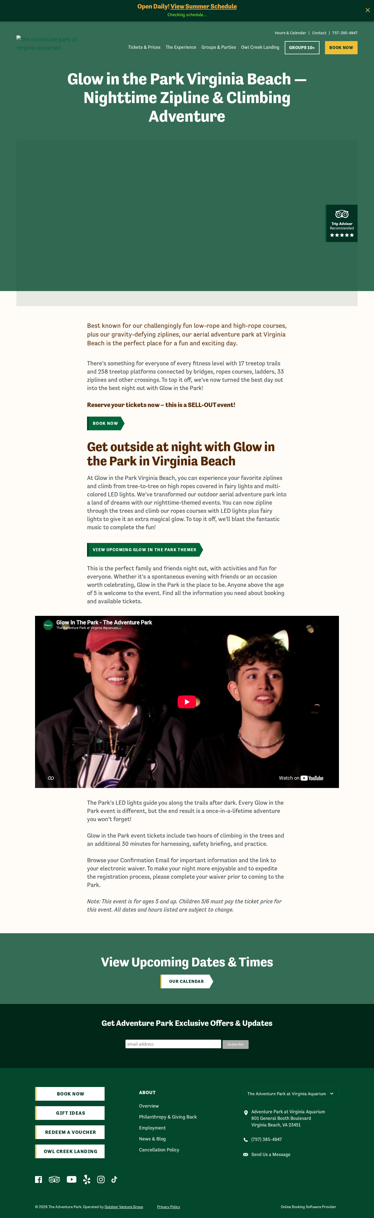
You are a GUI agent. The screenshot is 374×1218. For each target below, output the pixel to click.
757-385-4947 (345, 32)
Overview (149, 1106)
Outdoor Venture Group (124, 1207)
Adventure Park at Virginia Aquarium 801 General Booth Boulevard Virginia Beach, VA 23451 (288, 1118)
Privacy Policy (168, 1207)
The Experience (181, 47)
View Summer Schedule (204, 6)
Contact (319, 32)
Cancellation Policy (159, 1149)
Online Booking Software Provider (308, 1207)
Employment (152, 1128)
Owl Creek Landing (260, 47)
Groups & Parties (219, 47)
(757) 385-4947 (266, 1139)
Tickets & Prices (144, 47)
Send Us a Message (270, 1154)
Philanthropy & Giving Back (168, 1117)
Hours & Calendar (290, 32)
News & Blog (152, 1139)
